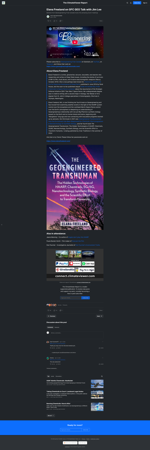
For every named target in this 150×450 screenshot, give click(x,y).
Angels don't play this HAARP (78, 237)
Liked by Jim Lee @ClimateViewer (58, 343)
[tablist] (53, 327)
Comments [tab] (50, 327)
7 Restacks (64, 305)
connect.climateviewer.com (83, 282)
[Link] (44, 71)
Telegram (50, 64)
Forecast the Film (78, 241)
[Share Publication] (130, 2)
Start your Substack (71, 443)
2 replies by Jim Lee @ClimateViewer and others (64, 352)
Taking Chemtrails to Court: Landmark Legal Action (65, 391)
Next (98, 316)
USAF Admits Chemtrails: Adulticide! (60, 381)
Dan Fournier (53, 341)
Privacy (83, 439)
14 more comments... (52, 368)
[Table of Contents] (2, 225)
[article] (75, 384)
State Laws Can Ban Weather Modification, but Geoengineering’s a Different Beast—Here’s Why (67, 406)
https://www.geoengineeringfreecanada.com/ (63, 66)
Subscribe (137, 3)
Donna (52, 358)
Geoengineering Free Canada (71, 62)
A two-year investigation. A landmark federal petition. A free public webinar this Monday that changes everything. (67, 394)
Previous (52, 316)
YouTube (96, 62)
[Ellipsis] (102, 341)
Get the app (83, 443)
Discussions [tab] (58, 376)
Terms (88, 439)
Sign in (145, 3)
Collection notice (94, 439)
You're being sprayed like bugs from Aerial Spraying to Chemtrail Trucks (66, 383)
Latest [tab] (52, 376)
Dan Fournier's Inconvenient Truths (88, 245)
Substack (67, 446)
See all (50, 415)
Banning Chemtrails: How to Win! (58, 403)
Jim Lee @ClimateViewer (56, 15)
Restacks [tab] (57, 327)
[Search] (127, 2)
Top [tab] (48, 376)
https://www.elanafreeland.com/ (58, 141)
